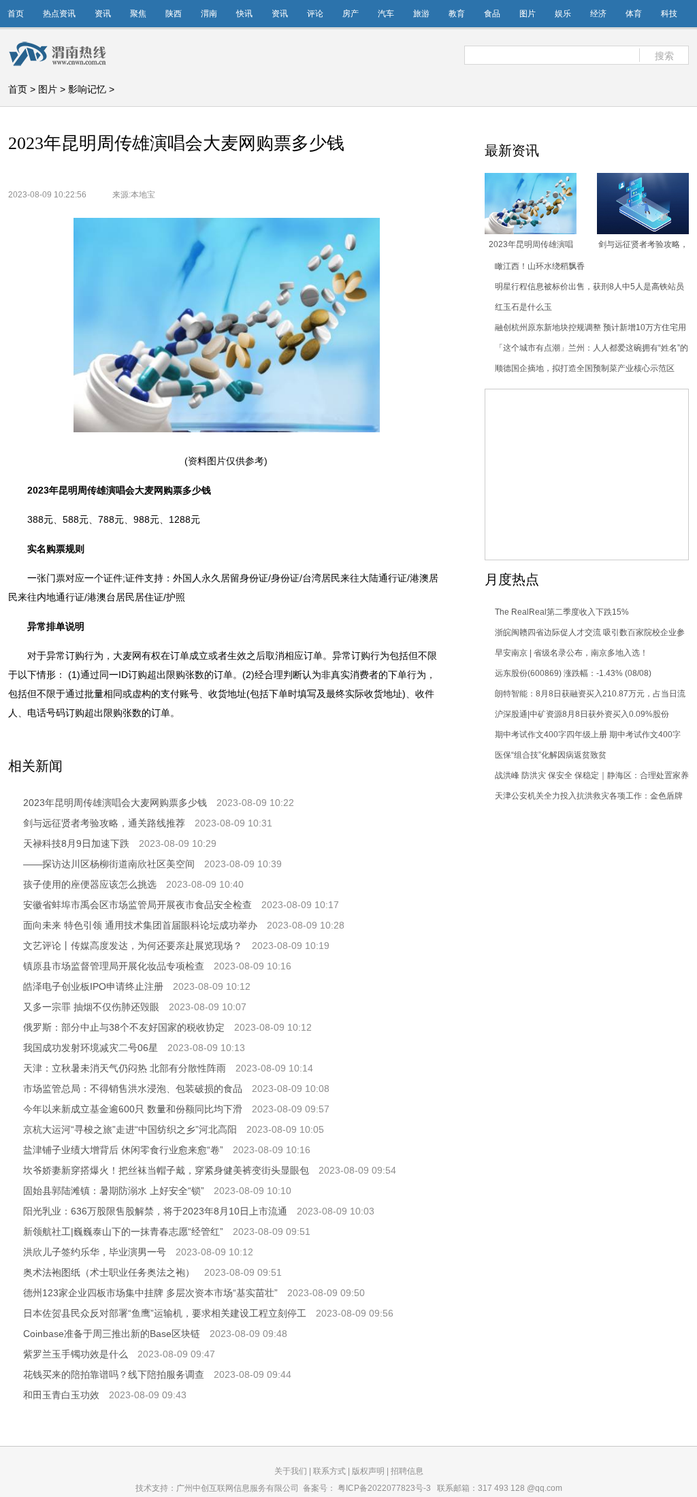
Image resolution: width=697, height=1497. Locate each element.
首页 (15, 13)
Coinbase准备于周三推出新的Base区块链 (111, 1333)
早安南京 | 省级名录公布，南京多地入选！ (571, 653)
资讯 (103, 13)
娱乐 (563, 13)
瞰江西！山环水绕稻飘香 (540, 266)
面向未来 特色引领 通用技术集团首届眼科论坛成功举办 (140, 925)
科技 (669, 13)
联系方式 (329, 1471)
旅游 (421, 13)
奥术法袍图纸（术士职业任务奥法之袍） (109, 1272)
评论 (315, 13)
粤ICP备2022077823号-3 (384, 1488)
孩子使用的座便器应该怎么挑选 (90, 884)
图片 (527, 13)
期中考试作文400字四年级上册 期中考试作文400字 (588, 734)
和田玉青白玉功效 (61, 1394)
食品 (492, 13)
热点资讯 (59, 13)
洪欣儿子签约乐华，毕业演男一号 (94, 1251)
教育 (457, 13)
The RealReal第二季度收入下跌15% (562, 612)
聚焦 (138, 13)
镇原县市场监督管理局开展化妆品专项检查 (113, 966)
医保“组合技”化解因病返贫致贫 (550, 755)
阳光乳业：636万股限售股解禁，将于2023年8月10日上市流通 (155, 1211)
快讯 (244, 13)
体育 (634, 13)
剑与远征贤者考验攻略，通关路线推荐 (104, 823)
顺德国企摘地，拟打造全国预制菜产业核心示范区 (585, 368)
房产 (350, 13)
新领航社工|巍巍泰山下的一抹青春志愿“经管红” (123, 1231)
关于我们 (290, 1471)
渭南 (209, 13)
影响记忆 (87, 89)
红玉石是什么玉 (523, 307)
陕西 (173, 13)
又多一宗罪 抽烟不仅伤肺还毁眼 (91, 1006)
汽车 (386, 13)
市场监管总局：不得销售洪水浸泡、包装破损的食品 (132, 1088)
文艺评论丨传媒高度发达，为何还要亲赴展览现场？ (132, 945)
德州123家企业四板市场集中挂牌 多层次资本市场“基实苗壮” (150, 1292)
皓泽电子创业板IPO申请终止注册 (93, 986)
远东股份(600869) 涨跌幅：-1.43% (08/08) (573, 673)
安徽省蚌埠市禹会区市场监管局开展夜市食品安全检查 (137, 904)
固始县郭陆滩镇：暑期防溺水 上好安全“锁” (113, 1190)
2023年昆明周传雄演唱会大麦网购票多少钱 (115, 802)
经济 (598, 13)
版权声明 (368, 1471)
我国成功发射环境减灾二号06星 (90, 1047)
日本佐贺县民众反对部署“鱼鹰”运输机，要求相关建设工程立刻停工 (164, 1313)
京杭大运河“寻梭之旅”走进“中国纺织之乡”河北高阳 (130, 1129)
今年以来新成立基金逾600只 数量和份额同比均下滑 (132, 1109)
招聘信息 (407, 1471)
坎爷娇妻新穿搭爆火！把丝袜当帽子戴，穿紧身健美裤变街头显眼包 (166, 1170)
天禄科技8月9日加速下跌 (76, 843)
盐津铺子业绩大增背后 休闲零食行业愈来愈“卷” (123, 1149)
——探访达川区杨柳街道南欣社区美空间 (109, 863)
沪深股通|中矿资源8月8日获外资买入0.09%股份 (582, 714)
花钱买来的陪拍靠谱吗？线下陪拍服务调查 (113, 1374)
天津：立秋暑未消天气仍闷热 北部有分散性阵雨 (124, 1068)
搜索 (664, 55)
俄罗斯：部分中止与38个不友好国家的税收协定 (124, 1027)
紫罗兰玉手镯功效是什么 (75, 1354)
